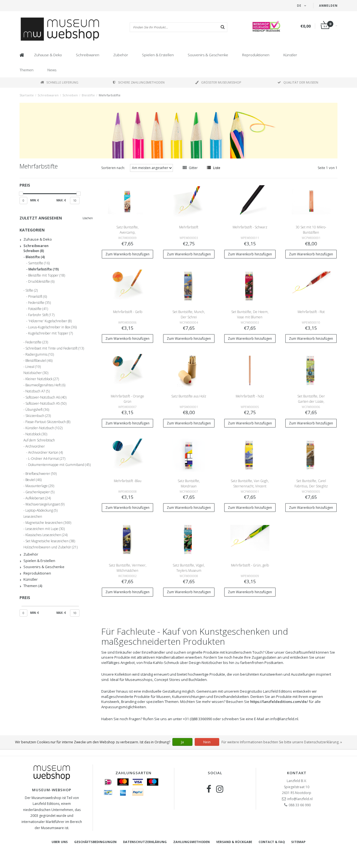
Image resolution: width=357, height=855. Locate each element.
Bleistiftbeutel (38, 360)
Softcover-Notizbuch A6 (45, 397)
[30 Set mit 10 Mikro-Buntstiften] (311, 201)
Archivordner (35, 446)
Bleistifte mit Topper (46, 275)
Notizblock (36, 434)
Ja (182, 742)
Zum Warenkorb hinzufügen (127, 254)
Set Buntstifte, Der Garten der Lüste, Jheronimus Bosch (311, 401)
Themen (26, 69)
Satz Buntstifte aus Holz (188, 396)
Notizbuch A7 (37, 391)
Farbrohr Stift (41, 315)
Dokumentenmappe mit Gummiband (59, 465)
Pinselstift (37, 296)
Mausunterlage (39, 486)
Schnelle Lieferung (62, 82)
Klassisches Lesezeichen (46, 535)
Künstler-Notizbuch (43, 428)
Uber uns (60, 842)
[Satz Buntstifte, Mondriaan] (188, 454)
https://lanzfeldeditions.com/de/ (279, 701)
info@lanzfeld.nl (300, 799)
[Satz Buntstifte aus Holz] (188, 370)
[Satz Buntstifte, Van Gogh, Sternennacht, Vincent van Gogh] (249, 454)
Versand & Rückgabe (234, 842)
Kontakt (297, 772)
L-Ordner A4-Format (46, 458)
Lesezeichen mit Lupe (45, 529)
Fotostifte (38, 309)
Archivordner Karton (45, 452)
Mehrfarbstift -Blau (127, 480)
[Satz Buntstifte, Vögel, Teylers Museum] (188, 539)
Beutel (33, 480)
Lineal (33, 367)
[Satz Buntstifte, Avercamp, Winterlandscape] (127, 201)
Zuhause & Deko (48, 54)
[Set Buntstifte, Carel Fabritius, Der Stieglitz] (311, 454)
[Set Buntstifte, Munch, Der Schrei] (188, 286)
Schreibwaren (87, 54)
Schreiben (70, 95)
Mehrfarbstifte (109, 95)
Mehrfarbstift (188, 227)
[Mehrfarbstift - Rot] (311, 286)
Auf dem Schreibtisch (39, 440)
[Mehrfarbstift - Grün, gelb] (249, 539)
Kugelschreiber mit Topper (50, 333)
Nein (207, 742)
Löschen (88, 218)
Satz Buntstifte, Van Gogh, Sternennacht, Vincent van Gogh (250, 486)
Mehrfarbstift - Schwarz (250, 227)
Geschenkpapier (39, 492)
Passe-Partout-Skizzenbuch (47, 422)
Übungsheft (37, 409)
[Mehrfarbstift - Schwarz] (249, 201)
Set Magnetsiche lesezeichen (50, 541)
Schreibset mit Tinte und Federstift (54, 348)
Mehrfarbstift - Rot (311, 311)
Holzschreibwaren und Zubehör (50, 547)
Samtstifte (39, 263)
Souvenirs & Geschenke (208, 54)
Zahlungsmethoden (191, 842)
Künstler (290, 54)
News (51, 69)
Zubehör (120, 54)
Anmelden (328, 6)
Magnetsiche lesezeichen (48, 523)
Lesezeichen (32, 516)
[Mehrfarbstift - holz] (249, 370)
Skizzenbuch (38, 416)
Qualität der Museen (300, 82)
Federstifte (39, 303)
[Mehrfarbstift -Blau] (127, 454)
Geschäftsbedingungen (95, 842)
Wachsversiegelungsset (44, 504)
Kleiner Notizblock (42, 379)
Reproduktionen (255, 54)
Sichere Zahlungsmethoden (141, 82)
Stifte (31, 290)
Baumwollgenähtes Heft (45, 385)
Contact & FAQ (272, 842)
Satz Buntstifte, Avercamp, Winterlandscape (127, 232)
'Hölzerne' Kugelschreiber (50, 321)
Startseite (27, 95)
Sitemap (298, 842)
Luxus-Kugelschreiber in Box (52, 327)
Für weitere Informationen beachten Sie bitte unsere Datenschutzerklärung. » (281, 742)
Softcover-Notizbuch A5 (45, 403)
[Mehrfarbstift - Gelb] (127, 286)
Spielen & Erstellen (158, 54)
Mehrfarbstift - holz (250, 396)
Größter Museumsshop (221, 82)
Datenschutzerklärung (145, 842)
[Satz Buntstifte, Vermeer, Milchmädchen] (127, 539)
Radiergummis (39, 354)
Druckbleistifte (41, 281)
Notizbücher (35, 373)
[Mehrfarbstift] (188, 201)
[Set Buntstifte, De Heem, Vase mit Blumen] (249, 286)
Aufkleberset (38, 498)
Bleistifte (88, 95)
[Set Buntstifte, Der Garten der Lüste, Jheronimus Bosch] (311, 370)
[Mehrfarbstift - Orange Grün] (127, 370)
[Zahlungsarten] (108, 782)
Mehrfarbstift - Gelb (127, 311)
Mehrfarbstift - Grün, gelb (250, 565)
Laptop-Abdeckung (41, 510)
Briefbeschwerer (41, 474)
